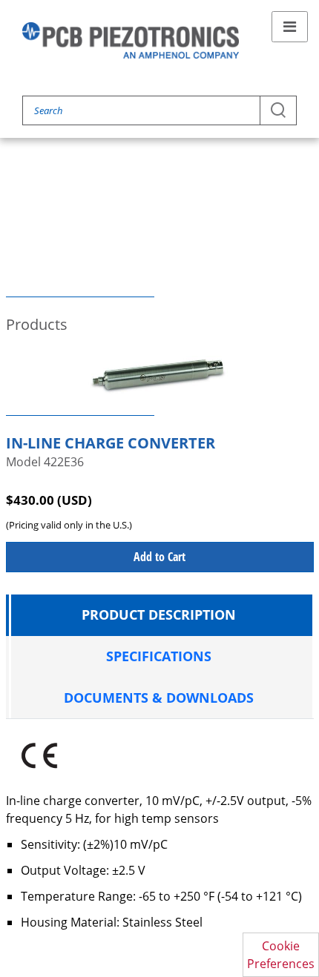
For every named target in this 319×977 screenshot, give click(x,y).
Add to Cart (159, 557)
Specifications (158, 656)
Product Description (159, 614)
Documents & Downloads (159, 697)
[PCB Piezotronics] (130, 40)
